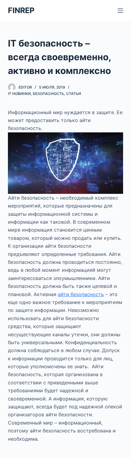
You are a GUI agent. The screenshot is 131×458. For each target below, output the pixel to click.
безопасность (48, 93)
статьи (73, 93)
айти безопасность (81, 294)
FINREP (21, 10)
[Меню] (120, 10)
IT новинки (19, 93)
